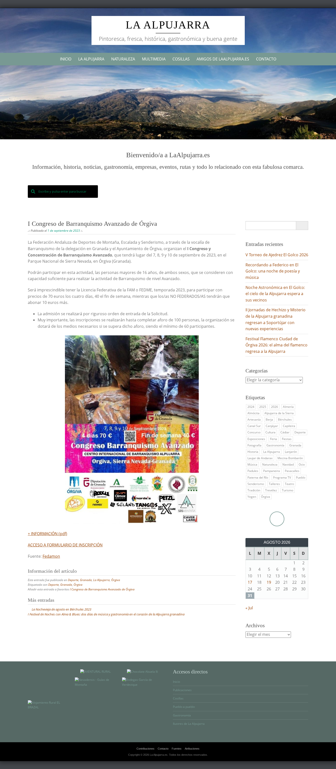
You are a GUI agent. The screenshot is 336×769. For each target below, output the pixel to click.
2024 (250, 407)
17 (250, 582)
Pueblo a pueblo (184, 707)
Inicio (65, 59)
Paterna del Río (257, 477)
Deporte (73, 580)
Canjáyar (272, 426)
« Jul (249, 608)
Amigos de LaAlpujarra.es (223, 59)
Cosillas (181, 59)
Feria (273, 439)
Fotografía (254, 445)
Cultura (270, 432)
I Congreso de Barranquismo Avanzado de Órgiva (102, 589)
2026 (274, 407)
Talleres (274, 484)
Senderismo (255, 484)
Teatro (289, 484)
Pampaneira (271, 471)
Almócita (253, 413)
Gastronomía (275, 445)
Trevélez (271, 490)
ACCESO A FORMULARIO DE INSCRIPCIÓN (65, 545)
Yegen (251, 497)
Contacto (266, 59)
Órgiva (115, 580)
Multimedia (154, 59)
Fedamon (51, 556)
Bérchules (285, 419)
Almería (288, 407)
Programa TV (282, 477)
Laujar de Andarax (260, 458)
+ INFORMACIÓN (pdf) (47, 533)
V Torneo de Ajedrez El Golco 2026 (276, 254)
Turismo (287, 490)
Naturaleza (123, 59)
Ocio (302, 464)
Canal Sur (254, 426)
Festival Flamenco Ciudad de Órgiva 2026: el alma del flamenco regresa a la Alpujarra (276, 345)
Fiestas (286, 439)
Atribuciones (192, 748)
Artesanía (254, 419)
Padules (252, 471)
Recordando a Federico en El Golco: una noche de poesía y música (272, 271)
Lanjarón (291, 452)
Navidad (288, 464)
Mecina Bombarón (290, 458)
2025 (262, 407)
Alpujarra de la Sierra (279, 413)
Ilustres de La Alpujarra (189, 724)
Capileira (289, 426)
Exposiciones (256, 439)
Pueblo (300, 477)
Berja (269, 419)
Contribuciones (145, 748)
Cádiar (285, 432)
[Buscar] (302, 225)
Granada (86, 580)
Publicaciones (182, 690)
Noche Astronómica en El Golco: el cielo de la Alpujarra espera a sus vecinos (275, 294)
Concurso (253, 432)
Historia (252, 452)
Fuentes (177, 748)
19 (269, 582)
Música (252, 464)
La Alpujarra (168, 25)
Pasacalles (292, 471)
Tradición (253, 490)
